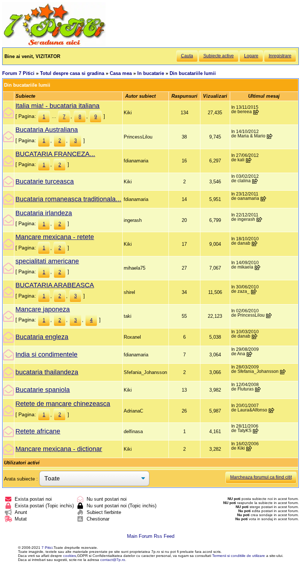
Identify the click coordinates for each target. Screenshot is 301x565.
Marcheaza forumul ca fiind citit (261, 477)
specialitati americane (47, 261)
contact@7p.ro (112, 560)
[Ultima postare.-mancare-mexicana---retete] (254, 243)
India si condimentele (46, 354)
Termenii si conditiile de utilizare (238, 556)
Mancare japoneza (42, 309)
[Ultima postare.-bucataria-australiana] (269, 136)
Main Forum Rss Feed (150, 536)
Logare (251, 56)
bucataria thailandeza (46, 372)
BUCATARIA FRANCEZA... (55, 154)
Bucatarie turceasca (44, 181)
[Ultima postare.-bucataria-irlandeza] (259, 219)
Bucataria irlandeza (43, 213)
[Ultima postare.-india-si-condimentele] (249, 354)
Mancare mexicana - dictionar (58, 449)
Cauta (187, 56)
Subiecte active (218, 56)
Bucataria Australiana (46, 129)
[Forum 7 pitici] (54, 44)
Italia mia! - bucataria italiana (57, 105)
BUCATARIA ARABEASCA (54, 285)
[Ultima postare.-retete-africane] (256, 430)
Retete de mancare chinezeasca (62, 403)
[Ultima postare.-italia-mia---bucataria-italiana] (256, 112)
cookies (69, 556)
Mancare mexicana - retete (54, 237)
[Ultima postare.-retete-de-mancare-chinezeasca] (271, 410)
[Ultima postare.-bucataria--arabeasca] (254, 291)
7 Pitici (46, 548)
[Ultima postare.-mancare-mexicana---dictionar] (249, 448)
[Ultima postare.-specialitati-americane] (257, 267)
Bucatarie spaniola (42, 389)
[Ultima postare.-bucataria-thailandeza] (283, 371)
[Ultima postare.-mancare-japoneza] (269, 315)
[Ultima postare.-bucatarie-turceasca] (255, 181)
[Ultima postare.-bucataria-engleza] (254, 336)
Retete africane (37, 431)
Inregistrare (280, 56)
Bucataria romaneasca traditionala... (68, 199)
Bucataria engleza (41, 337)
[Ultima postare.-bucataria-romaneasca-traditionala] (263, 198)
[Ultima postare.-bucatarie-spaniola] (258, 389)
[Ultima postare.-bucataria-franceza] (249, 160)
